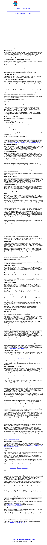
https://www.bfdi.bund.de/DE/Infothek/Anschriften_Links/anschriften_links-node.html (23, 142)
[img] (23, 3)
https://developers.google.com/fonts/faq (13, 504)
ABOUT (18, 8)
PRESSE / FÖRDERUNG (20, 13)
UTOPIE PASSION (26, 8)
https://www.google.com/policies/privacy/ (15, 505)
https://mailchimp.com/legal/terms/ (12, 439)
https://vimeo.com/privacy (14, 486)
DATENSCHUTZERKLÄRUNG (27, 540)
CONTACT (30, 13)
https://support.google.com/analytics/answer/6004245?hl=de (29, 357)
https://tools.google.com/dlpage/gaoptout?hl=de (17, 348)
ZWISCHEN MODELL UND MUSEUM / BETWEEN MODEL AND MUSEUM (23, 11)
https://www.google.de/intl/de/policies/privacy (18, 468)
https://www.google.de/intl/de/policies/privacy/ (16, 522)
